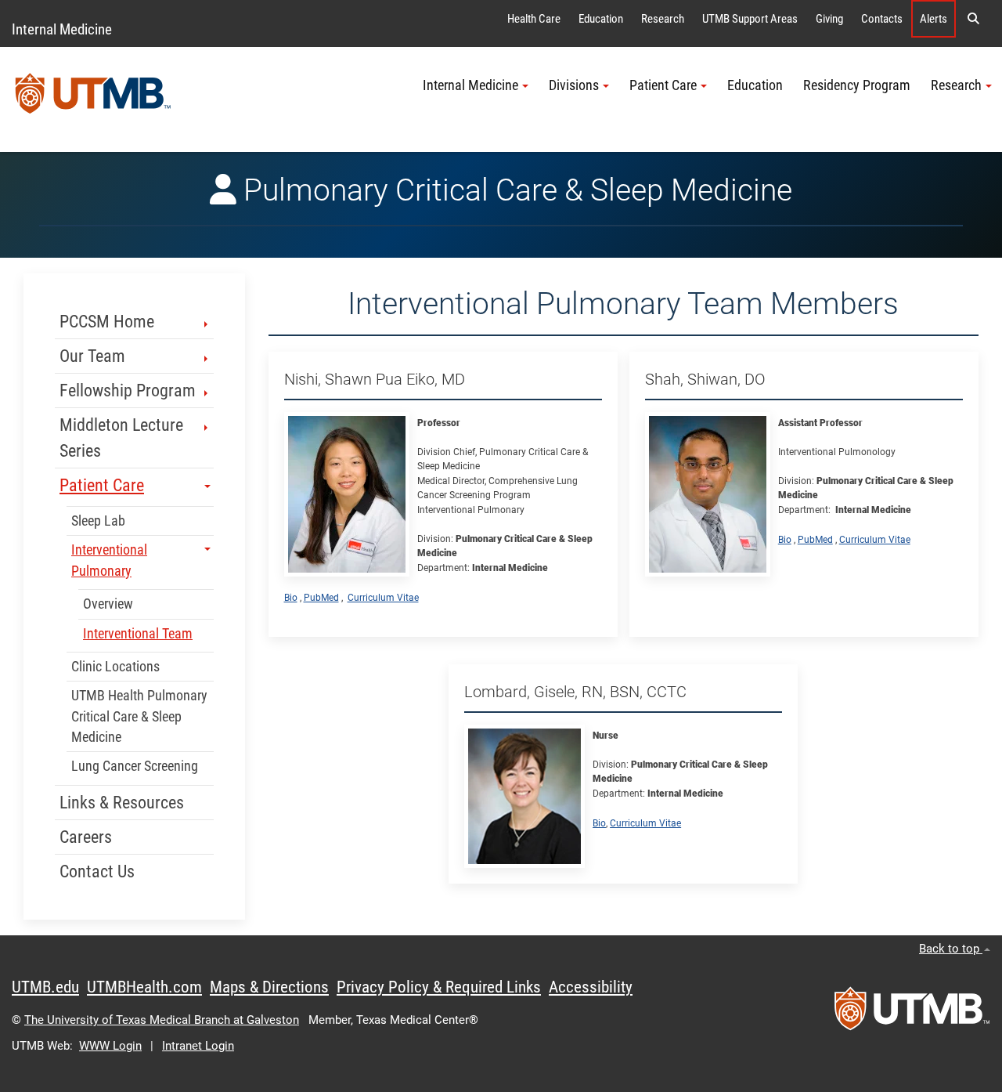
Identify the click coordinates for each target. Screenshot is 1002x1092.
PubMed (321, 597)
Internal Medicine (62, 29)
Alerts (933, 19)
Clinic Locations (115, 666)
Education (600, 19)
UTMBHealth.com (144, 987)
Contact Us (97, 871)
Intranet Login (198, 1046)
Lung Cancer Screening (134, 766)
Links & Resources (121, 802)
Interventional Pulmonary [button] (109, 560)
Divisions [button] (574, 85)
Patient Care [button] (663, 85)
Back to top (950, 949)
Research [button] (956, 85)
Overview (108, 604)
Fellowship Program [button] (127, 390)
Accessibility (591, 987)
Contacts (882, 19)
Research (662, 19)
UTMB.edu (45, 987)
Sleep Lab (98, 521)
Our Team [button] (92, 356)
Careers (85, 837)
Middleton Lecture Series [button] (121, 438)
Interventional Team (138, 634)
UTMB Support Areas (750, 19)
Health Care (533, 19)
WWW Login (110, 1046)
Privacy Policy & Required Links (439, 987)
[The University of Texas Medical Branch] (93, 99)
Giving (829, 19)
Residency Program (856, 85)
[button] (973, 19)
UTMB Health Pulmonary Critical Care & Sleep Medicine (139, 716)
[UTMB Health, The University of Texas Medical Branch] (912, 1013)
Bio (290, 597)
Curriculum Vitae (383, 597)
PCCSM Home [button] (106, 321)
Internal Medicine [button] (470, 85)
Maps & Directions (269, 987)
